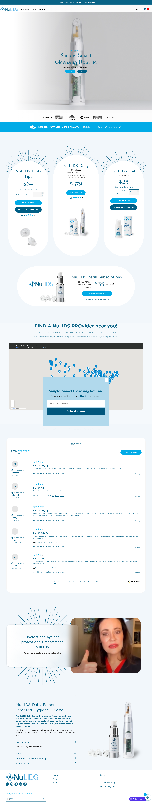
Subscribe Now (76, 411)
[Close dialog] (106, 380)
